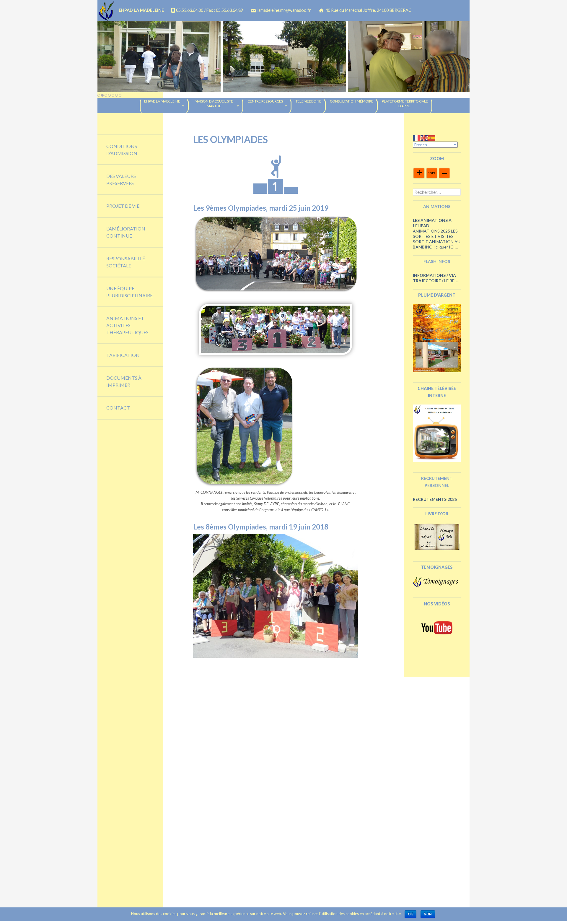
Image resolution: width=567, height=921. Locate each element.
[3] (106, 95)
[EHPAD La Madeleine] (283, 56)
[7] (120, 95)
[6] (116, 95)
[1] (98, 95)
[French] (417, 137)
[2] (102, 95)
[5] (113, 95)
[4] (109, 95)
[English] (424, 137)
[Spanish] (432, 137)
